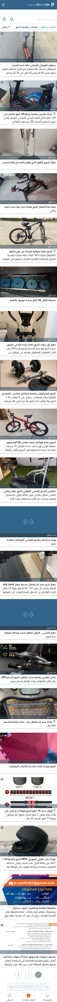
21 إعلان (5, 27)
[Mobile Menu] (4, 5)
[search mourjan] (12, 19)
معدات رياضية (48, 27)
